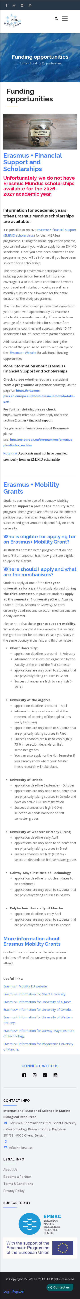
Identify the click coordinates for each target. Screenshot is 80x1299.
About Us (10, 1169)
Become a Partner (17, 1177)
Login (7, 1291)
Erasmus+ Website (23, 352)
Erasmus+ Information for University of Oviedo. (37, 1009)
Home (22, 63)
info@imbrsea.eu (21, 1148)
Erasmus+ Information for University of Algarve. (37, 1002)
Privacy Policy (14, 1191)
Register (18, 1291)
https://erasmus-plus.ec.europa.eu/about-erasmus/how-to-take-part (39, 396)
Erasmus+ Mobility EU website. (25, 986)
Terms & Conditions (18, 1184)
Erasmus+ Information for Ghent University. (34, 994)
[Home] (12, 19)
